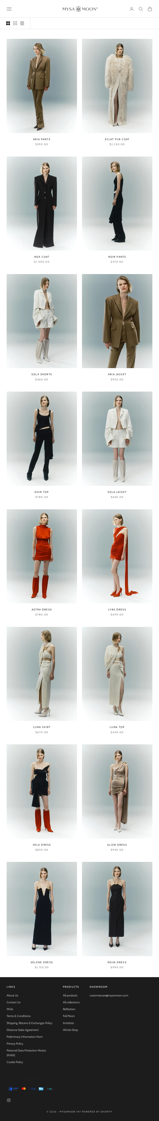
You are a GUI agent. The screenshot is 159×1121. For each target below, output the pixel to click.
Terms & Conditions (19, 1016)
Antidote (68, 1023)
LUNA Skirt (42, 727)
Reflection (69, 1009)
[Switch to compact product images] (22, 23)
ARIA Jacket (117, 374)
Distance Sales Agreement (23, 1030)
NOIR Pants (117, 256)
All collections (71, 1002)
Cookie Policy (15, 1062)
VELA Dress (42, 844)
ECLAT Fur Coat (117, 139)
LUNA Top (117, 727)
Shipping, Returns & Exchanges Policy (29, 1023)
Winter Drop (70, 1030)
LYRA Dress (117, 609)
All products (70, 995)
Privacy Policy (15, 1043)
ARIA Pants (42, 139)
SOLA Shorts (41, 374)
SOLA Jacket (117, 492)
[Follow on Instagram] (9, 1100)
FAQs (10, 1009)
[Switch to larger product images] (8, 23)
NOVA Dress (117, 962)
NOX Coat (41, 256)
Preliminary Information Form (25, 1037)
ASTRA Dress (42, 609)
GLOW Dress (117, 844)
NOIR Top (42, 492)
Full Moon (69, 1016)
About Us (12, 995)
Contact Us (13, 1002)
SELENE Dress (42, 962)
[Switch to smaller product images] (15, 23)
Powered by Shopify (97, 1111)
